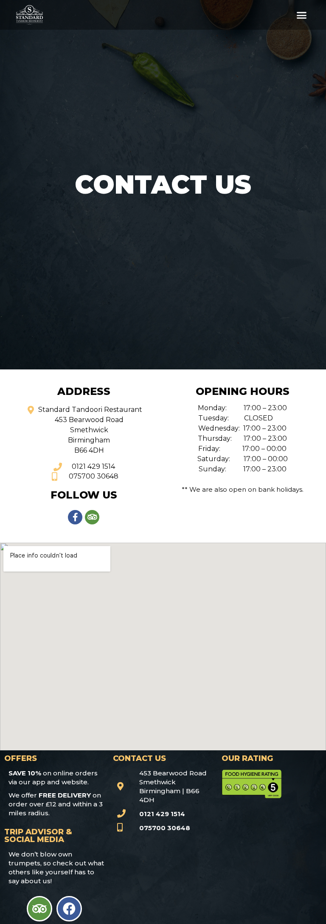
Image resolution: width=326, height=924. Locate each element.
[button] (302, 15)
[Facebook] (69, 908)
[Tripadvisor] (92, 517)
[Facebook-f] (75, 517)
